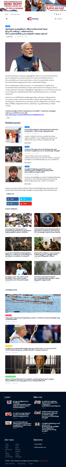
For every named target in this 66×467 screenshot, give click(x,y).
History (17, 444)
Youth (16, 453)
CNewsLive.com (43, 461)
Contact (31, 463)
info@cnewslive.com (40, 447)
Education (18, 451)
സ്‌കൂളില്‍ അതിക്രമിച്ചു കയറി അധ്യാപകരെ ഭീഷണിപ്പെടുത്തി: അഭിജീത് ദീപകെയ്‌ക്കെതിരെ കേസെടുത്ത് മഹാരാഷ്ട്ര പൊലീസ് (39, 170)
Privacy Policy (21, 463)
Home (7, 444)
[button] (7, 14)
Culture (7, 453)
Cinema (17, 455)
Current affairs (9, 456)
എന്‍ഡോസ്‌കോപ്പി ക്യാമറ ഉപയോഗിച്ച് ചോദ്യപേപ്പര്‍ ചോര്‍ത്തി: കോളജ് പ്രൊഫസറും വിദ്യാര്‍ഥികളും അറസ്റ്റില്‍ (50, 414)
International (8, 449)
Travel (17, 446)
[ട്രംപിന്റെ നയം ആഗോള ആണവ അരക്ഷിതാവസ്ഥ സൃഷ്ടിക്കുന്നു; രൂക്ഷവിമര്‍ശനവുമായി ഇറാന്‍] (37, 404)
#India (8, 117)
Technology (18, 456)
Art (6, 451)
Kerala (7, 446)
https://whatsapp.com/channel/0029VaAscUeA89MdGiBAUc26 (24, 115)
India (6, 447)
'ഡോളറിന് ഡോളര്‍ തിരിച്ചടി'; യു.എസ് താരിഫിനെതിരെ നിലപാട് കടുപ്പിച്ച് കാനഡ (22, 414)
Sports (17, 447)
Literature (7, 455)
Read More (28, 143)
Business (17, 449)
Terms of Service (9, 463)
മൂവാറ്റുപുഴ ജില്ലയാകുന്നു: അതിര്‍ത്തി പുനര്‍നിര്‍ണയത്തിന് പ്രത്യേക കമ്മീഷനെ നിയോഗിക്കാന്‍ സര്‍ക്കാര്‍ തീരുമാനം (22, 404)
